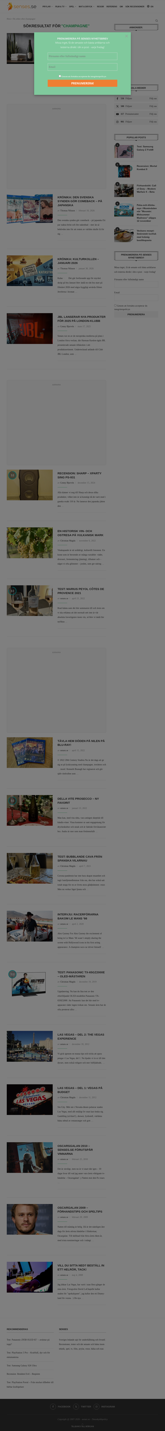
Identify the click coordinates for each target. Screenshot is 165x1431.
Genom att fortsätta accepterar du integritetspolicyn (83, 76)
